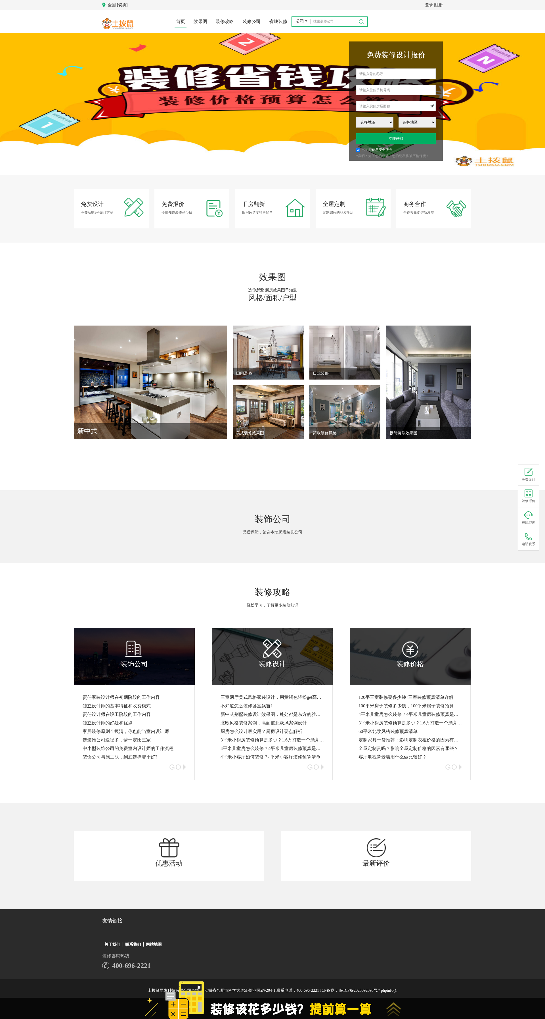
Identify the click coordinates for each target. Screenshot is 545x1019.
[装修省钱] (272, 104)
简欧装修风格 (325, 433)
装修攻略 (225, 21)
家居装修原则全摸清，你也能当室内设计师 (126, 731)
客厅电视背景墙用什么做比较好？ (393, 757)
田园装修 (244, 373)
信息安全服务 (382, 150)
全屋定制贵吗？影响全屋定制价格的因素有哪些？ (408, 748)
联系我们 (133, 944)
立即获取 (396, 138)
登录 (429, 5)
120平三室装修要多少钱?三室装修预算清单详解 (406, 697)
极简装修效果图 (403, 433)
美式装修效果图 (250, 433)
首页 (180, 21)
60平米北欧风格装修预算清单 (388, 731)
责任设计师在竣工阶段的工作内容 (117, 714)
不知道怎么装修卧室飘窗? (246, 705)
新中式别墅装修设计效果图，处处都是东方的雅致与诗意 (277, 714)
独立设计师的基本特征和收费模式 (117, 705)
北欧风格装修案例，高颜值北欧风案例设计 (264, 723)
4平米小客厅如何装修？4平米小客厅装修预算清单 (270, 757)
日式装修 (321, 373)
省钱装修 (278, 21)
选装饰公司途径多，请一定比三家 (117, 740)
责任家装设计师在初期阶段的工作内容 (121, 697)
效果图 (200, 21)
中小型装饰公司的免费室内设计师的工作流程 (128, 748)
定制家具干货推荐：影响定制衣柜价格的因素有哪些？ (413, 740)
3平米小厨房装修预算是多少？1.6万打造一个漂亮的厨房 (277, 740)
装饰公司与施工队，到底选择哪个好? (120, 757)
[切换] (122, 5)
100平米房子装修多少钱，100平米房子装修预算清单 (411, 705)
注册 (439, 5)
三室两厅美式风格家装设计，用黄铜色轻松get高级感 (273, 697)
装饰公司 (272, 519)
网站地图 (154, 944)
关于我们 (112, 944)
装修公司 (251, 21)
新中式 (87, 431)
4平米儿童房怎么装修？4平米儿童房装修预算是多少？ (275, 748)
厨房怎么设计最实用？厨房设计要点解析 (261, 731)
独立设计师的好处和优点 (108, 723)
